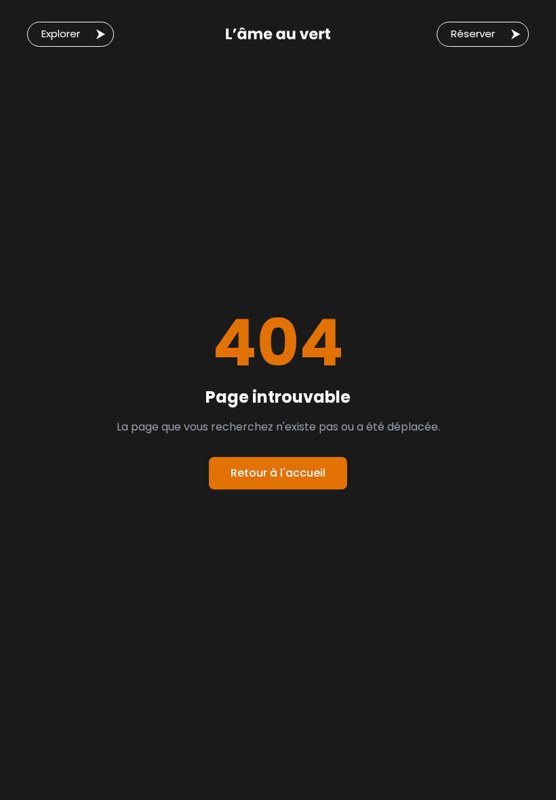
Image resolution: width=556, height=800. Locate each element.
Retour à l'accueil (278, 473)
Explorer (60, 33)
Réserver (473, 33)
